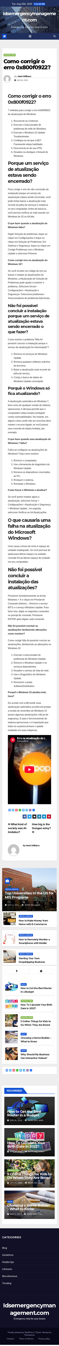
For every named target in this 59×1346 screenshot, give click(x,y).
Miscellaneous (12, 889)
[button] (54, 36)
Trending (6, 1283)
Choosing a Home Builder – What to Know (28, 1207)
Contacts (10, 1339)
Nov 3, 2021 (13, 905)
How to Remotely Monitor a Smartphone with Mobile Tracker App (34, 943)
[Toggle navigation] (30, 36)
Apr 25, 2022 (16, 1183)
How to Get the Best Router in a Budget (24, 1113)
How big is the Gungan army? (41, 826)
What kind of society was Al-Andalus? (17, 828)
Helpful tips (9, 55)
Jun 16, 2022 (16, 1120)
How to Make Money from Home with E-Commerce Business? (33, 924)
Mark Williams (24, 76)
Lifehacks (7, 1269)
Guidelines (7, 1255)
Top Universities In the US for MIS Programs (29, 895)
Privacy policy (44, 1339)
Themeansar (29, 1335)
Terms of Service (26, 1339)
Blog (23, 984)
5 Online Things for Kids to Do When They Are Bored (29, 1176)
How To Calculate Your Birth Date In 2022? (26, 1144)
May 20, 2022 (16, 1152)
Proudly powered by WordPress (21, 1332)
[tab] (17, 971)
